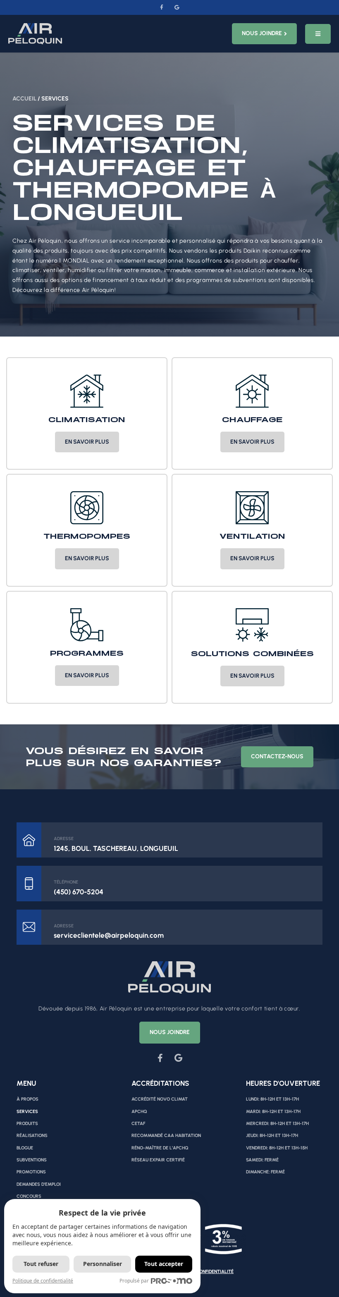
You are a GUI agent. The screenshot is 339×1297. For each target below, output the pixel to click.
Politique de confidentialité (42, 1280)
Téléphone (66, 882)
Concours (29, 1196)
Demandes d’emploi (39, 1184)
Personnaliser (102, 1264)
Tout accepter (163, 1264)
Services (27, 1111)
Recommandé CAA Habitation (166, 1135)
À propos (27, 1099)
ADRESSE (64, 838)
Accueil (24, 98)
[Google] (176, 7)
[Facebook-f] (162, 7)
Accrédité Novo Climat (159, 1099)
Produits (27, 1123)
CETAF (138, 1123)
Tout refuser (41, 1264)
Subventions (32, 1160)
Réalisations (32, 1135)
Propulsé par (134, 1280)
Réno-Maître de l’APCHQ (160, 1148)
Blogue (25, 1148)
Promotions (31, 1172)
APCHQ (139, 1111)
